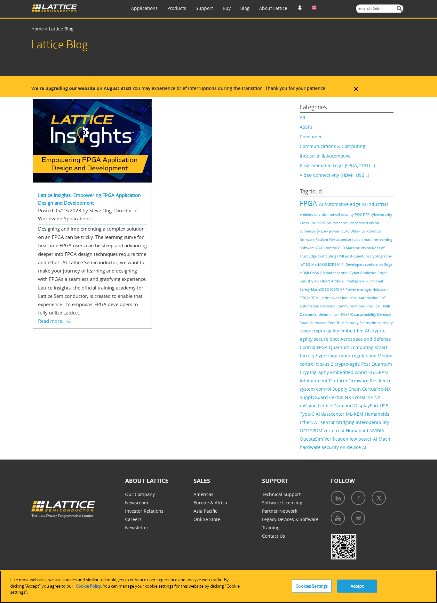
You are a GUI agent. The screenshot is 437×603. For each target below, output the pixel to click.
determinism (329, 314)
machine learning (378, 239)
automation (310, 306)
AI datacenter (331, 414)
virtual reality (382, 322)
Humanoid (357, 431)
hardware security (320, 447)
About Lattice (273, 8)
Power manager (359, 289)
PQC (359, 214)
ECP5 (332, 264)
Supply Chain (347, 389)
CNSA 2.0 (318, 272)
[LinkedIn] (338, 498)
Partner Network (279, 511)
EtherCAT (310, 422)
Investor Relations (144, 511)
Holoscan (380, 289)
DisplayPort (367, 406)
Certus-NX (340, 397)
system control (316, 389)
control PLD (335, 247)
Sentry (365, 322)
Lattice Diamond (336, 406)
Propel (382, 272)
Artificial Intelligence (348, 281)
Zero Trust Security (344, 322)
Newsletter (136, 528)
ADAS (320, 247)
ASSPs (306, 127)
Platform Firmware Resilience (360, 381)
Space (305, 322)
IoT (303, 264)
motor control (338, 272)
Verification (337, 439)
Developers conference (365, 264)
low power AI (364, 439)
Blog (245, 8)
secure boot (327, 339)
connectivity (310, 231)
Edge (388, 264)
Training (271, 528)
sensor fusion (352, 239)
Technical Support (281, 494)
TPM (315, 297)
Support (204, 8)
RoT (382, 297)
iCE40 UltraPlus (353, 231)
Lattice (306, 331)
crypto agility (326, 331)
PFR (366, 214)
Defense (384, 314)
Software (307, 247)
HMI (341, 256)
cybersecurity (381, 214)
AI (321, 204)
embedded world (349, 372)
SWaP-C (347, 314)
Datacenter (309, 314)
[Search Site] (400, 9)
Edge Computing (323, 256)
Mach (384, 439)
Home (37, 29)
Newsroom (136, 503)
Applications (144, 8)
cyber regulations (358, 356)
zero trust (335, 431)
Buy (227, 8)
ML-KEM (355, 414)
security (348, 214)
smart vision (369, 222)
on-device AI (353, 447)
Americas (203, 494)
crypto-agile (348, 364)
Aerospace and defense (365, 339)
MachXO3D (320, 289)
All (302, 117)
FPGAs (305, 297)
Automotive (337, 204)
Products (176, 8)
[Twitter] (379, 498)
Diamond (328, 306)
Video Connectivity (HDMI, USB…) (334, 175)
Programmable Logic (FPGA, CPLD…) (337, 165)
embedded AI (355, 331)
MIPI (341, 264)
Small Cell (374, 306)
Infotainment (314, 381)
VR (343, 289)
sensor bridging (338, 422)
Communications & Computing (332, 146)
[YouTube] (338, 518)
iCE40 (335, 289)
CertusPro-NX (376, 389)
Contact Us (273, 536)
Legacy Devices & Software (290, 519)
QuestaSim (312, 439)
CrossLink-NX (366, 397)
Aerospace (319, 322)
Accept (357, 586)
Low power (330, 231)
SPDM (317, 431)
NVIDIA (376, 431)
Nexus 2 (325, 364)
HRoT (322, 222)
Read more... (52, 321)
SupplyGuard (314, 397)
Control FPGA (314, 347)
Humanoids (377, 414)
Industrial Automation (360, 297)
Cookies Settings (312, 586)
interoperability (372, 422)
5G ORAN (378, 372)
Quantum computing (352, 347)
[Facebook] (358, 498)
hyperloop (327, 356)
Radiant (322, 239)
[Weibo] (358, 518)
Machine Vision (359, 247)
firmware (307, 239)
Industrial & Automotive (325, 156)
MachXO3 (319, 264)
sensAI (335, 214)
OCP (305, 431)
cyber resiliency (346, 222)
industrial (377, 204)
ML (330, 222)
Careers (133, 519)
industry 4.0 (310, 281)
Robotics (373, 231)
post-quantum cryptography (368, 256)
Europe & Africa (210, 503)
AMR (386, 306)
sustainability (365, 314)
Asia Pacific (205, 511)
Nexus (334, 239)
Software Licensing (282, 503)
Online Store (207, 519)
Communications (351, 306)
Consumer (311, 137)
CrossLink (308, 222)
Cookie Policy (88, 586)
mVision (309, 406)
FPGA (309, 203)
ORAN (325, 281)
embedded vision (315, 214)
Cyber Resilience (363, 272)
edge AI (358, 204)
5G (308, 264)
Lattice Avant (331, 297)
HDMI (305, 272)
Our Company (140, 494)
